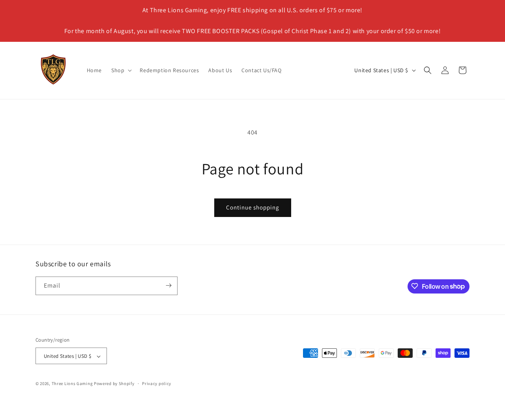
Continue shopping (252, 207)
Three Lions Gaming (72, 384)
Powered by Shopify (114, 384)
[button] (121, 70)
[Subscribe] (168, 285)
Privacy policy (156, 383)
